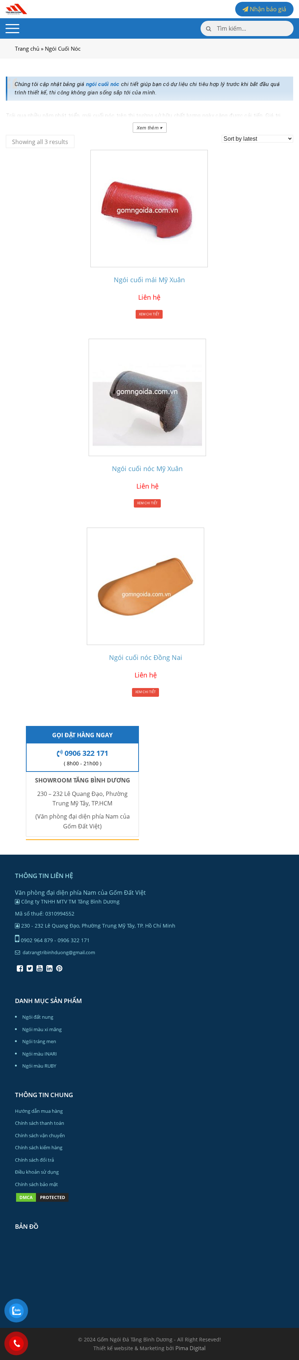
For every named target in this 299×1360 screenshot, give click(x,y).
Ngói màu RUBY (39, 1065)
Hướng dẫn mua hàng (39, 1111)
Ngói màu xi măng (42, 1029)
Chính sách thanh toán (39, 1123)
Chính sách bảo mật (36, 1184)
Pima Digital (190, 1348)
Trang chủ (27, 48)
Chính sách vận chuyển (40, 1135)
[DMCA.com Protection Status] (42, 1201)
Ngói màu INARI (39, 1053)
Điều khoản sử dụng (37, 1172)
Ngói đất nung (37, 1017)
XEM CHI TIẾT (149, 314)
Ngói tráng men (39, 1041)
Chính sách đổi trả (34, 1160)
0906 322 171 (85, 753)
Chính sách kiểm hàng (38, 1147)
